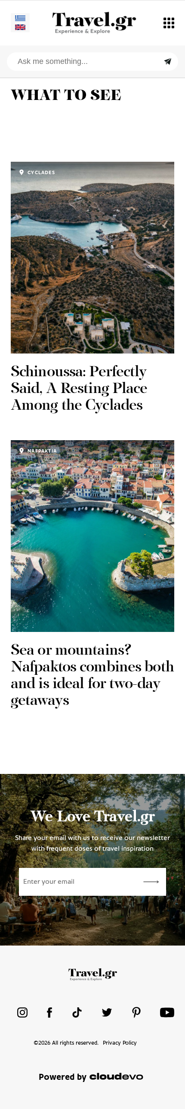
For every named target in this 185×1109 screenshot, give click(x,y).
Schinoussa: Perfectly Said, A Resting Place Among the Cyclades (79, 389)
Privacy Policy (120, 1043)
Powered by (62, 1077)
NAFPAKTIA (41, 451)
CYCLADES (40, 172)
